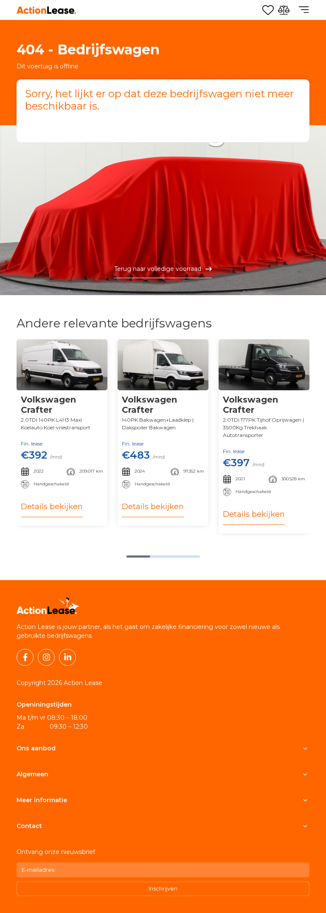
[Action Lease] (46, 10)
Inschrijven (163, 888)
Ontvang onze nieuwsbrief (56, 852)
